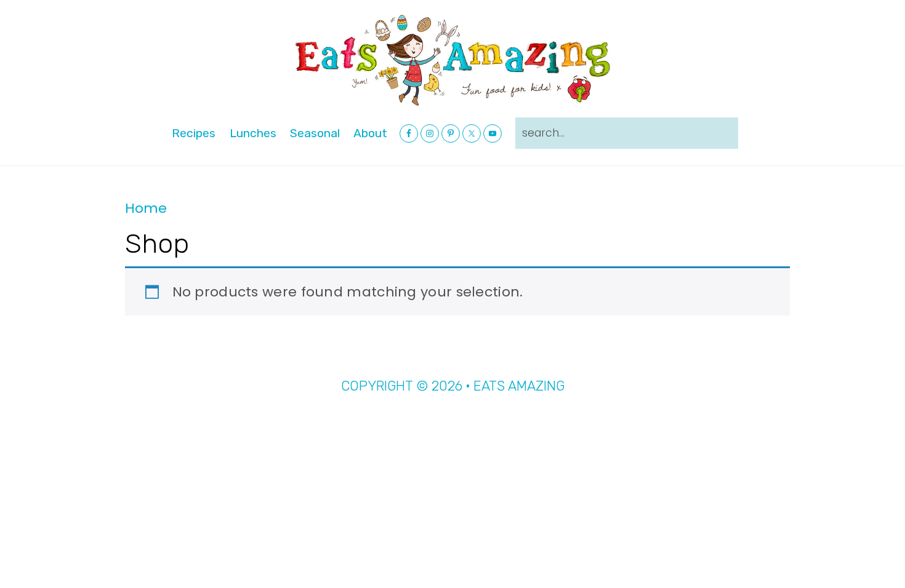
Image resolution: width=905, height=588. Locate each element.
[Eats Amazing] (452, 59)
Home (146, 208)
